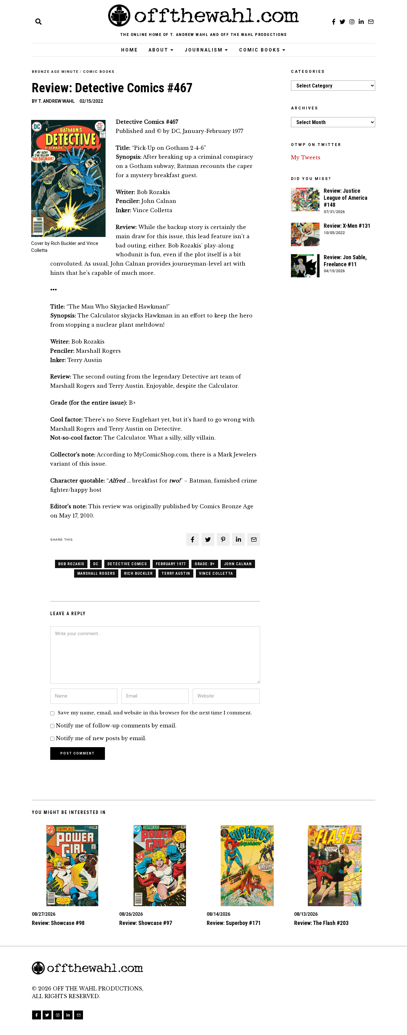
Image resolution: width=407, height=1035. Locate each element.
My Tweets (306, 157)
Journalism (204, 49)
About (158, 49)
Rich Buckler (138, 573)
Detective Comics (127, 564)
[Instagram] (352, 21)
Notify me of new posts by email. (101, 738)
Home (129, 49)
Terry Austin (176, 573)
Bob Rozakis (71, 564)
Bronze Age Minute (55, 72)
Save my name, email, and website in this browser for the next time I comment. (155, 713)
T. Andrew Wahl (56, 101)
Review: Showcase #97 (145, 923)
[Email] (370, 21)
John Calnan (238, 564)
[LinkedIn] (361, 21)
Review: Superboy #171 (234, 923)
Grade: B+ (205, 564)
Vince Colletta (216, 573)
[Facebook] (333, 21)
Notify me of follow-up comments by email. (116, 725)
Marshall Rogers (96, 573)
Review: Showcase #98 (58, 923)
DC (96, 564)
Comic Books (259, 49)
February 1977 (171, 564)
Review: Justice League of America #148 (345, 198)
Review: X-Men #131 (347, 226)
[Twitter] (342, 21)
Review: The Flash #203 (321, 923)
